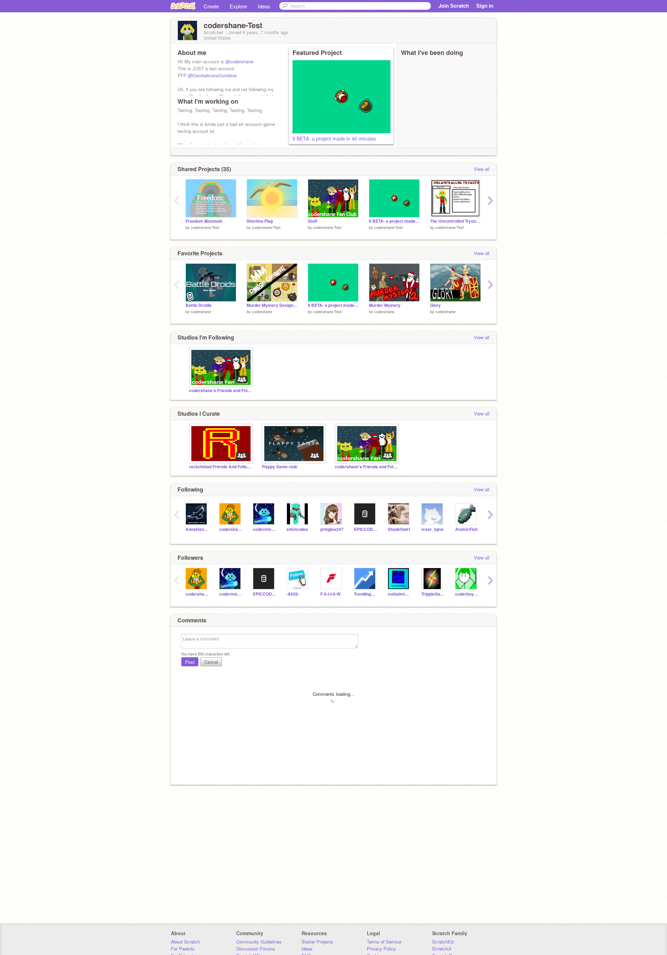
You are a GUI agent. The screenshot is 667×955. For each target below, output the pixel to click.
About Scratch (185, 941)
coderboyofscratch (466, 594)
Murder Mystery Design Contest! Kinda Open (272, 305)
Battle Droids (199, 305)
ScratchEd (442, 941)
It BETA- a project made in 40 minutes (334, 138)
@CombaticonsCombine (212, 75)
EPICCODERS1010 (365, 529)
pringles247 (332, 529)
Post (190, 662)
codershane (201, 311)
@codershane (239, 61)
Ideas (264, 6)
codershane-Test (205, 227)
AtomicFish (466, 529)
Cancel (211, 662)
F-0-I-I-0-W (330, 594)
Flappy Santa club (279, 467)
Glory (435, 305)
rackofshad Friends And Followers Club (220, 467)
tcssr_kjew (432, 529)
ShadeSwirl (399, 529)
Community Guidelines (259, 941)
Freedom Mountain (204, 221)
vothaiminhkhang (399, 594)
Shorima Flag (260, 221)
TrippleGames (433, 594)
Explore (238, 6)
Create (211, 6)
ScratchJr (442, 948)
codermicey (264, 529)
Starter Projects (317, 941)
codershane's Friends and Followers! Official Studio (220, 390)
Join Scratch (453, 5)
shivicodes (297, 529)
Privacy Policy (381, 948)
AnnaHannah (197, 529)
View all (481, 169)
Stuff (312, 221)
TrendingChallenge (365, 594)
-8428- (293, 594)
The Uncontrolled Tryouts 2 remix (455, 221)
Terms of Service (384, 941)
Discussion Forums (255, 948)
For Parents (183, 948)
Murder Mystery (385, 305)
